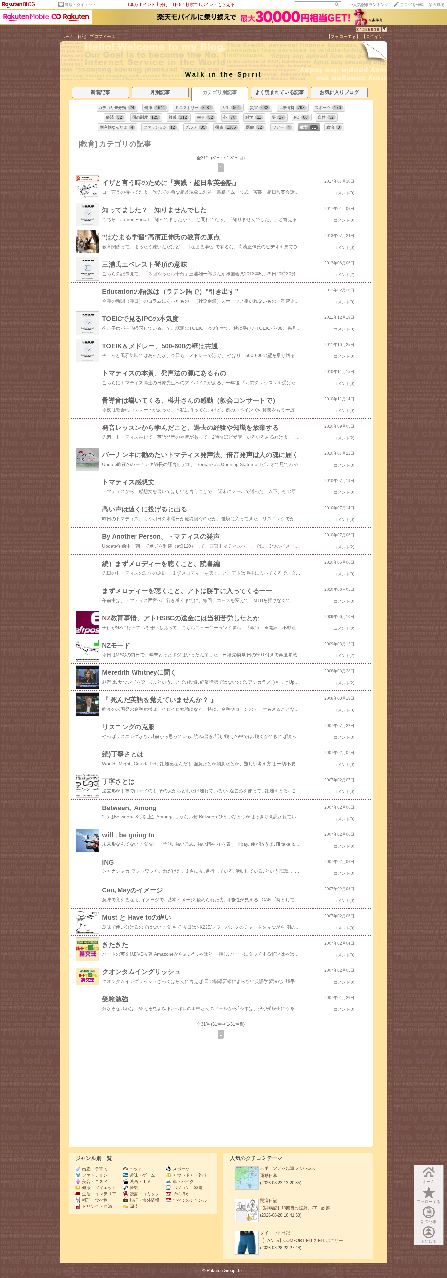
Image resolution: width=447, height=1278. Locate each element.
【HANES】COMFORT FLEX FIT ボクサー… (303, 1240)
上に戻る (429, 1241)
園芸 (134, 1206)
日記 (82, 36)
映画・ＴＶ (140, 1181)
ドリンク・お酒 (97, 1206)
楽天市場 (436, 4)
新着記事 (429, 1221)
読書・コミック (144, 1193)
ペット (136, 1169)
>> (368, 4)
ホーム (67, 36)
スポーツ (181, 1169)
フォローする (428, 1201)
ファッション (95, 1175)
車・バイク (183, 1181)
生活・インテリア (99, 1193)
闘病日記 (268, 1200)
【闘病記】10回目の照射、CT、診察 (295, 1208)
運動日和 (268, 1175)
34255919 (368, 29)
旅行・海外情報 (144, 1200)
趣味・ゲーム (142, 1175)
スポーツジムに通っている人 (287, 1168)
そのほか (181, 1193)
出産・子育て (95, 1169)
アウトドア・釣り (190, 1175)
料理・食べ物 (95, 1200)
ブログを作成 (412, 4)
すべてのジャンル (190, 1200)
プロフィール (102, 36)
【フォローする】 (343, 36)
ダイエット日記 (275, 1232)
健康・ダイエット (80, 4)
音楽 (134, 1187)
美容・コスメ (95, 1181)
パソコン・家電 (188, 1187)
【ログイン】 (374, 36)
